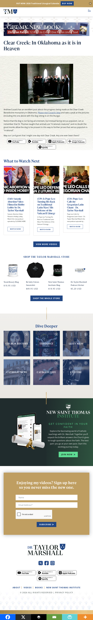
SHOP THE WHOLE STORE (46, 298)
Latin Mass (76, 343)
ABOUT (16, 587)
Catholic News (17, 372)
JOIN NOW (66, 454)
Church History (17, 343)
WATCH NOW (15, 229)
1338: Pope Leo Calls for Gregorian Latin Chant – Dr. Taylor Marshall (75, 204)
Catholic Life (46, 372)
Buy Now (67, 3)
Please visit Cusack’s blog (49, 112)
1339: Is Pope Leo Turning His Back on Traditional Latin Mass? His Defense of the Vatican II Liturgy (46, 206)
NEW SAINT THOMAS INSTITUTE (63, 587)
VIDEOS (28, 587)
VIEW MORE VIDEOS (46, 244)
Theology (46, 343)
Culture (76, 372)
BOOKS (39, 587)
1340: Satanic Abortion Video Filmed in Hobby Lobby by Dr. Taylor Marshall (16, 204)
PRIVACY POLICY (64, 592)
